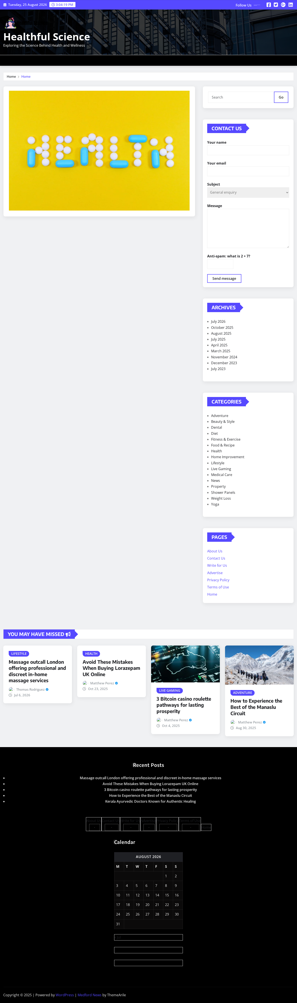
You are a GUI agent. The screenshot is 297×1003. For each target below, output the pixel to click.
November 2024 (224, 357)
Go (281, 97)
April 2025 (219, 345)
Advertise (215, 572)
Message (214, 205)
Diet (214, 433)
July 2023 (218, 368)
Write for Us (217, 565)
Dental (216, 427)
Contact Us (216, 558)
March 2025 (220, 351)
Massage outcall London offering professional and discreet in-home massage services (37, 671)
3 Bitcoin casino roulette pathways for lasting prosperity (184, 705)
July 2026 (218, 321)
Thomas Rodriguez (30, 689)
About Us (214, 551)
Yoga (215, 504)
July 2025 (218, 339)
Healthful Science (46, 36)
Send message (224, 278)
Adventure (219, 415)
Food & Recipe (223, 445)
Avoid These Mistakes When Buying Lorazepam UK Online (111, 668)
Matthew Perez (102, 683)
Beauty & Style (223, 421)
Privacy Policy (218, 580)
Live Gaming (221, 468)
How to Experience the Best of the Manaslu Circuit (256, 707)
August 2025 (221, 333)
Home (11, 76)
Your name (216, 142)
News (215, 480)
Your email (216, 163)
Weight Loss (221, 498)
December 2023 (224, 363)
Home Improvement (227, 457)
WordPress (65, 995)
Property (218, 486)
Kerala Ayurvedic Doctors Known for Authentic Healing (150, 801)
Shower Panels (223, 492)
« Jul (117, 937)
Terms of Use (218, 587)
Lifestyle (217, 463)
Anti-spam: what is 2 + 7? (228, 256)
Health (216, 451)
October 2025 (222, 327)
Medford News (90, 995)
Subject (213, 184)
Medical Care (221, 474)
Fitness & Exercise (225, 439)
